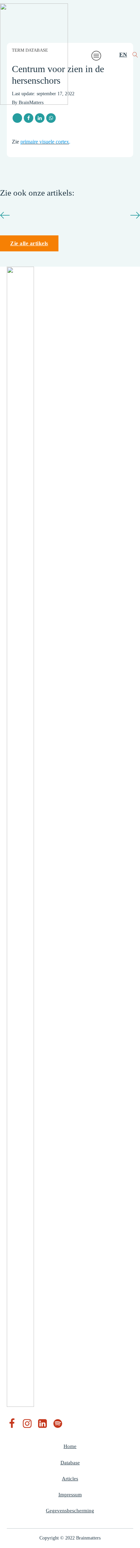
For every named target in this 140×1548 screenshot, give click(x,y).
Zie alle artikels (29, 243)
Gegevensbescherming (70, 1510)
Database (70, 1462)
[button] (5, 215)
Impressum (70, 1494)
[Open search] (135, 55)
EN (123, 54)
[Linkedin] (40, 118)
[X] (17, 118)
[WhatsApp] (51, 118)
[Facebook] (28, 118)
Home (70, 1446)
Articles (70, 1478)
